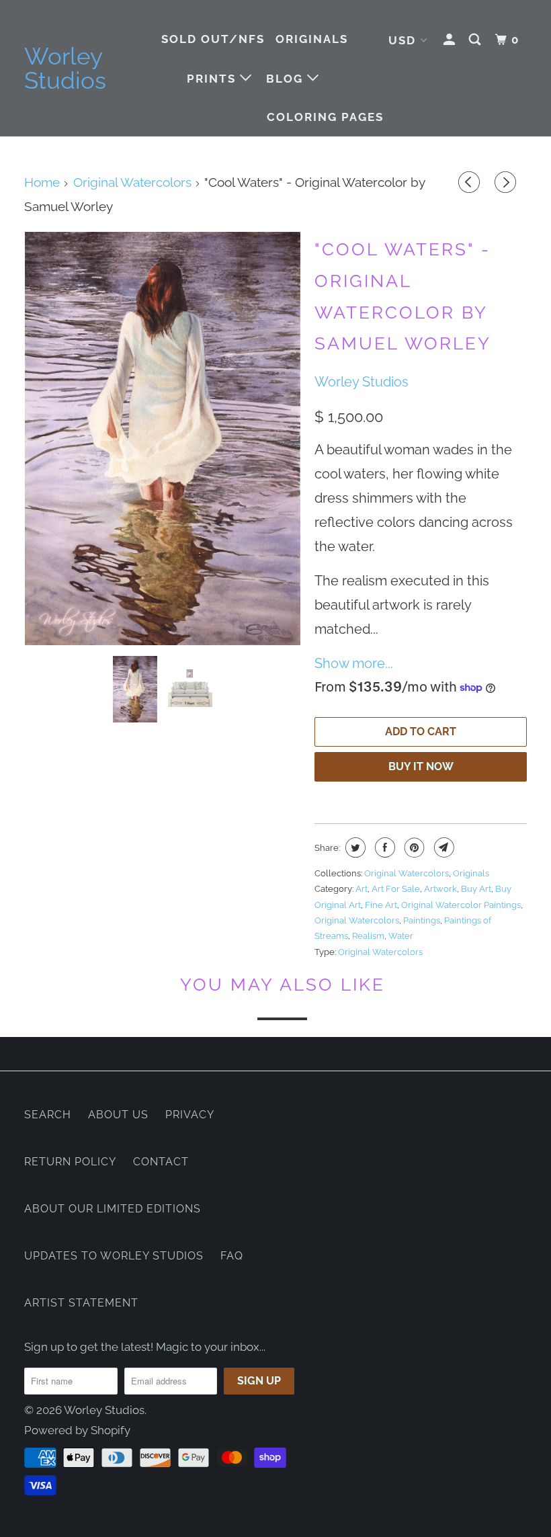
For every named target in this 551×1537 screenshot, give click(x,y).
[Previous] (471, 183)
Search (47, 1114)
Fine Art (381, 905)
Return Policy (70, 1161)
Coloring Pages (325, 117)
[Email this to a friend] (442, 847)
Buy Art (476, 889)
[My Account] (451, 40)
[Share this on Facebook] (383, 847)
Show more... (353, 663)
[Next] (507, 183)
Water (400, 936)
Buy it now (421, 766)
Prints (213, 78)
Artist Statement (81, 1302)
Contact (161, 1161)
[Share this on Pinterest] (413, 847)
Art (361, 889)
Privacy (189, 1114)
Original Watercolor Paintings (461, 905)
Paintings (421, 920)
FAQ (231, 1255)
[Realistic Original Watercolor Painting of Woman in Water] (162, 438)
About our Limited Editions (112, 1208)
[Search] (476, 40)
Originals (312, 39)
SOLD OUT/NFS (213, 39)
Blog (286, 78)
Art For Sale (396, 889)
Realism (368, 936)
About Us (118, 1114)
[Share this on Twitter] (354, 847)
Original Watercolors (406, 873)
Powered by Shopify (77, 1430)
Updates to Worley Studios (114, 1255)
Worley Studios (65, 68)
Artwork (440, 889)
